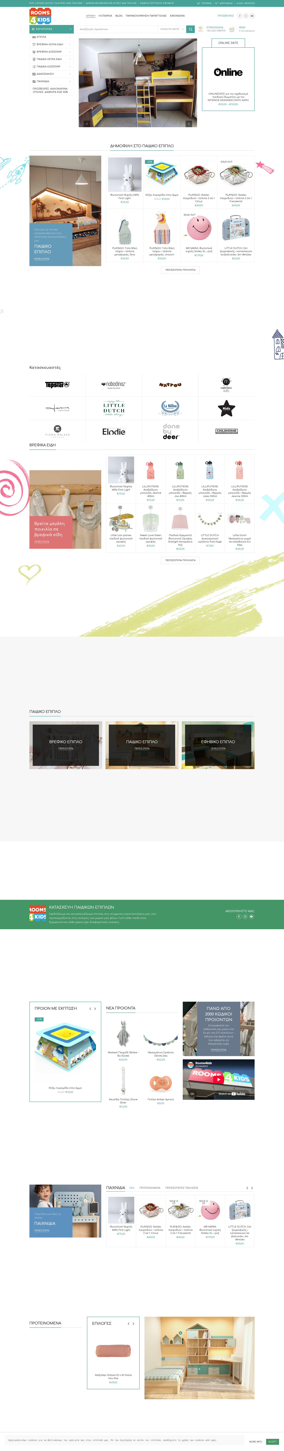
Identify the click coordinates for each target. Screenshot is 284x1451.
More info (255, 1442)
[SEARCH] (190, 29)
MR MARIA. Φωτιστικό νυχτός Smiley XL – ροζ (210, 1230)
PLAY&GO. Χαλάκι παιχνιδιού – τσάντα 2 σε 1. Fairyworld (236, 198)
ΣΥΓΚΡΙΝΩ (247, 57)
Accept (272, 1442)
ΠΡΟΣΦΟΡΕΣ (225, 16)
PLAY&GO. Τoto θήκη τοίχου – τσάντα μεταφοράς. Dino (124, 251)
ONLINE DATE (228, 43)
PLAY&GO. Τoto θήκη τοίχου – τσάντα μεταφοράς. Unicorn (161, 251)
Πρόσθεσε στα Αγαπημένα (247, 72)
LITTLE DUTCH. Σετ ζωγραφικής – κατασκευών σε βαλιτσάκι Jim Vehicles (236, 251)
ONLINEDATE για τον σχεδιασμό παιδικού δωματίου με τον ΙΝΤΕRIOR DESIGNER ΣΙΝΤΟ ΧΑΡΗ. (228, 97)
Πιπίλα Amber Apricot (161, 1099)
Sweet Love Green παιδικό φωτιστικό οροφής (150, 538)
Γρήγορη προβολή (247, 65)
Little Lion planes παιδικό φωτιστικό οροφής (120, 538)
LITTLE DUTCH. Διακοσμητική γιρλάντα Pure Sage (210, 538)
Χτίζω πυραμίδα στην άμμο (161, 195)
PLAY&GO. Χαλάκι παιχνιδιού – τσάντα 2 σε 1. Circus (199, 198)
